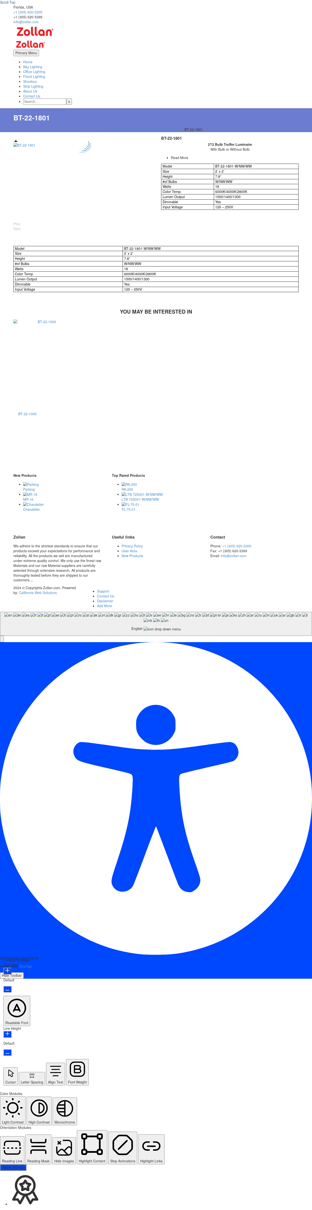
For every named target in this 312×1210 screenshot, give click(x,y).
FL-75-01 (129, 509)
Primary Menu (26, 52)
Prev (16, 223)
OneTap (25, 966)
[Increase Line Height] (7, 1034)
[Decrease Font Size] (7, 989)
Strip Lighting (33, 86)
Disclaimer (105, 600)
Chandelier (31, 509)
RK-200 (127, 489)
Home (27, 61)
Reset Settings (13, 1167)
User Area (129, 550)
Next (16, 228)
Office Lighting (34, 71)
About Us (30, 91)
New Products (132, 555)
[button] (2, 639)
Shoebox (30, 81)
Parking (29, 489)
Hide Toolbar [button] (12, 975)
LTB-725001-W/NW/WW (140, 499)
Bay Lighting (32, 66)
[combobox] (156, 624)
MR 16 (28, 499)
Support (103, 591)
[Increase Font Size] (7, 971)
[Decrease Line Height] (7, 1052)
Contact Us (31, 96)
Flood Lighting (34, 76)
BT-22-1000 (27, 413)
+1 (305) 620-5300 (27, 12)
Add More (104, 605)
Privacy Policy (132, 545)
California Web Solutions (38, 592)
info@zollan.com (26, 21)
